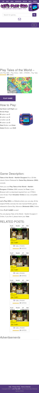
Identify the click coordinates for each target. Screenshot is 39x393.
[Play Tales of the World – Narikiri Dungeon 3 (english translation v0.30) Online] (19, 291)
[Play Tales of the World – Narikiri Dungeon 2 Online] (19, 236)
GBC (7, 1)
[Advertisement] (19, 48)
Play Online (14, 73)
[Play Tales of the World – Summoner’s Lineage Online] (19, 318)
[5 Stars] (5, 74)
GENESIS (18, 1)
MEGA (25, 1)
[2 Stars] (1, 74)
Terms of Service (25, 387)
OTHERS (27, 73)
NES (30, 1)
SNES (35, 1)
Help (10, 387)
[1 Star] (0, 74)
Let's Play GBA (4, 73)
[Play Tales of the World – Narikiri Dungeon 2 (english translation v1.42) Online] (19, 264)
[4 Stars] (4, 74)
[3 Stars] (3, 74)
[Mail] (19, 19)
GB (3, 1)
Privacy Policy (16, 387)
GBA (12, 1)
